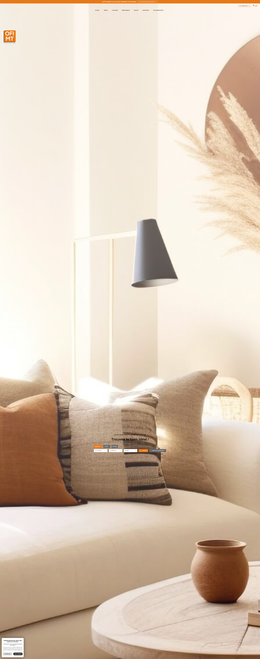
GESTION (136, 10)
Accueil (97, 10)
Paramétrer (7, 654)
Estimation (146, 10)
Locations (115, 10)
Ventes (106, 10)
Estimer (115, 446)
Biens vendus (126, 10)
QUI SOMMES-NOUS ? (158, 10)
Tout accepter (18, 654)
